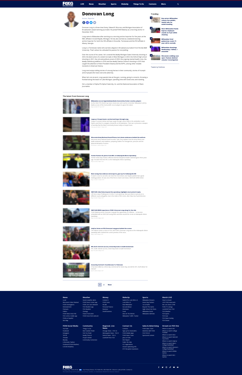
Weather (86, 297)
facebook (158, 367)
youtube (173, 367)
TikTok (65, 335)
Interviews (126, 309)
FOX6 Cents (106, 302)
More (163, 4)
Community (88, 326)
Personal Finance (108, 307)
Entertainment (67, 307)
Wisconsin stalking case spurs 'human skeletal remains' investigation (170, 58)
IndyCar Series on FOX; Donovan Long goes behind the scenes (111, 228)
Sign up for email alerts (130, 331)
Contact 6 (106, 300)
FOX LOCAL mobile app (70, 316)
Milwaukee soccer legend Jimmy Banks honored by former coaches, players (116, 101)
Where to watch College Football (169, 331)
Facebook (66, 331)
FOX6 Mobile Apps (128, 333)
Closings (85, 311)
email (177, 367)
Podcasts (65, 309)
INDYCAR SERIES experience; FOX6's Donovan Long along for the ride (113, 210)
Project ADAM (87, 337)
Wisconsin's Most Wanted (71, 302)
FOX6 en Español (68, 318)
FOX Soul (165, 316)
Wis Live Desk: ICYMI (168, 304)
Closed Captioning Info (129, 347)
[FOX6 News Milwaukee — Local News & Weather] (69, 4)
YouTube (65, 328)
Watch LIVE (167, 297)
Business (105, 309)
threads (170, 367)
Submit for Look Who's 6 (130, 300)
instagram (166, 367)
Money (105, 297)
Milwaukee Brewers (148, 300)
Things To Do (87, 328)
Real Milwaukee (127, 304)
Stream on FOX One (170, 326)
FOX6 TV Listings (167, 307)
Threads (65, 337)
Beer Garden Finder (89, 331)
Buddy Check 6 (87, 335)
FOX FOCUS (146, 333)
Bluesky (65, 340)
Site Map (65, 320)
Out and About (127, 307)
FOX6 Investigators (68, 304)
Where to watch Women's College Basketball (170, 348)
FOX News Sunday (168, 318)
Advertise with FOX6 (148, 331)
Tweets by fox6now (158, 67)
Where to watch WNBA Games (169, 352)
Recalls (105, 304)
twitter (162, 367)
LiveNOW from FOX (168, 309)
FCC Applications (128, 344)
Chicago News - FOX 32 (110, 331)
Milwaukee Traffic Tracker (130, 316)
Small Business (107, 311)
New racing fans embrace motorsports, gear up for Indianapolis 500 (113, 174)
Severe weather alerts (89, 300)
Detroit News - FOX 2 (109, 335)
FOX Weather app (88, 307)
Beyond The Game (148, 307)
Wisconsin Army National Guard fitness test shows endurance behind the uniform (118, 137)
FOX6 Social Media (70, 326)
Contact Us (127, 326)
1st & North (146, 304)
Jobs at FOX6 (126, 337)
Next (110, 285)
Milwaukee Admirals (148, 314)
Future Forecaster (88, 314)
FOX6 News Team (128, 335)
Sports (145, 297)
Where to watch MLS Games (168, 356)
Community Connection (90, 340)
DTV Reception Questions (130, 349)
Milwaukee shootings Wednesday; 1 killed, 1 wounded (169, 49)
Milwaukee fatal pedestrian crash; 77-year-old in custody (169, 41)
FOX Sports (165, 314)
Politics (65, 311)
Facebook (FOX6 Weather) (71, 344)
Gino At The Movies (129, 314)
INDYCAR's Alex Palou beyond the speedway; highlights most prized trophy (116, 192)
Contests (125, 328)
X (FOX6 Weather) (68, 347)
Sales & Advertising (150, 326)
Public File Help (127, 342)
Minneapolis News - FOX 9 (111, 333)
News (65, 297)
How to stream (167, 300)
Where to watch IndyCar (169, 341)
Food (124, 311)
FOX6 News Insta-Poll (69, 314)
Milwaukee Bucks (147, 311)
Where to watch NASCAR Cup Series (170, 338)
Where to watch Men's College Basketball (169, 344)
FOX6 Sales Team (147, 328)
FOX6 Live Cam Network (90, 304)
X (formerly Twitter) (69, 342)
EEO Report (126, 340)
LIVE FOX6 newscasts (168, 302)
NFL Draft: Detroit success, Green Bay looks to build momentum (112, 246)
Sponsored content (148, 335)
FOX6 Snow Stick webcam (91, 316)
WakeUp (126, 297)
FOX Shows (165, 320)
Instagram (66, 333)
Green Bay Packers (148, 302)
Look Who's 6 (127, 302)
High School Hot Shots (149, 309)
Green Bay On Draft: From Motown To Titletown (107, 265)
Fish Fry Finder (87, 333)
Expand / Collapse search (178, 4)
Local (64, 300)
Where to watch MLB (168, 335)
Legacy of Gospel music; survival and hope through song (109, 119)
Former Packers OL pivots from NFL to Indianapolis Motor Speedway (113, 155)
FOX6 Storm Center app (90, 302)
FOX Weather (87, 309)
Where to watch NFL (168, 328)
